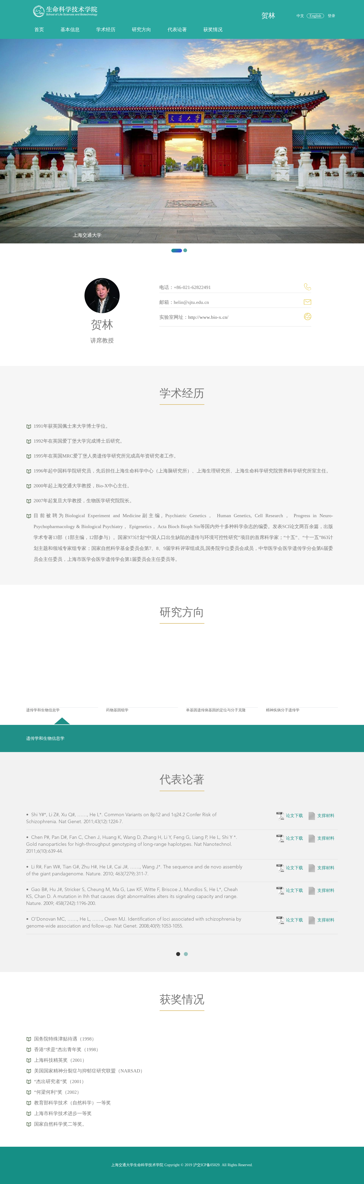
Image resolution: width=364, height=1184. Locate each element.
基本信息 (70, 29)
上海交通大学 (87, 235)
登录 (331, 16)
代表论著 (177, 29)
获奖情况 (213, 29)
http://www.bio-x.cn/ (208, 317)
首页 (39, 29)
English (315, 16)
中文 (300, 16)
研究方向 (141, 29)
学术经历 (105, 29)
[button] (27, 148)
